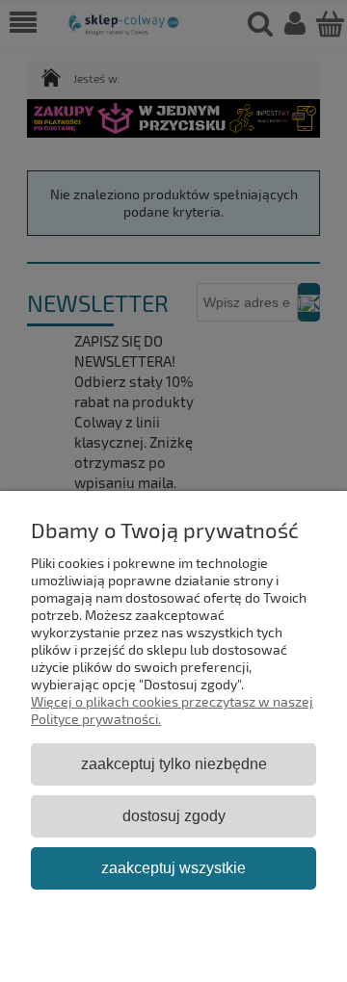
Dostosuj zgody (174, 815)
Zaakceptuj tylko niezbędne (174, 763)
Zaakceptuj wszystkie (173, 867)
